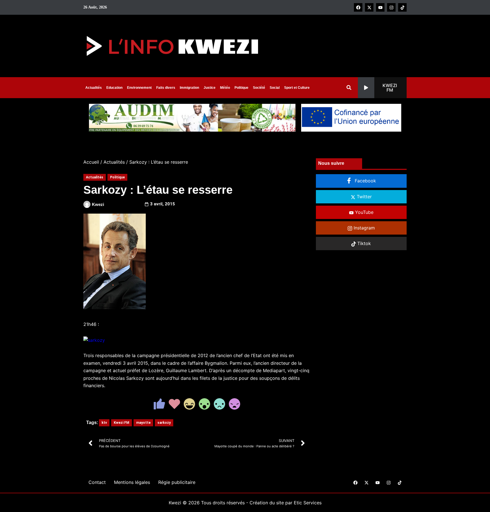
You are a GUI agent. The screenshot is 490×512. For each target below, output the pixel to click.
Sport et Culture (297, 88)
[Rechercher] (350, 87)
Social (275, 88)
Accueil (91, 162)
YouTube (363, 212)
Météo (225, 88)
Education (114, 88)
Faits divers (165, 88)
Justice (210, 88)
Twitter (363, 196)
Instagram (363, 228)
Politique (241, 88)
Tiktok (363, 243)
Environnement (139, 88)
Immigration (189, 88)
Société (259, 88)
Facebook (364, 181)
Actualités (93, 88)
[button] (382, 87)
